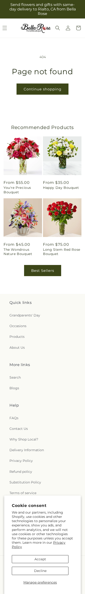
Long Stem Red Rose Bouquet (61, 251)
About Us (17, 347)
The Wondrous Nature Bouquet (18, 251)
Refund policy (20, 471)
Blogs (14, 388)
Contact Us (18, 429)
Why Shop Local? (23, 439)
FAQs (13, 418)
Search (15, 377)
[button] (57, 28)
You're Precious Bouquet (17, 190)
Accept (40, 559)
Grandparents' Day (24, 315)
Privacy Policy (21, 461)
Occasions (17, 326)
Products (17, 336)
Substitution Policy (25, 482)
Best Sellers (42, 270)
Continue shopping (42, 89)
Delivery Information (26, 450)
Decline (40, 571)
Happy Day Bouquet (61, 188)
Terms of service (22, 493)
